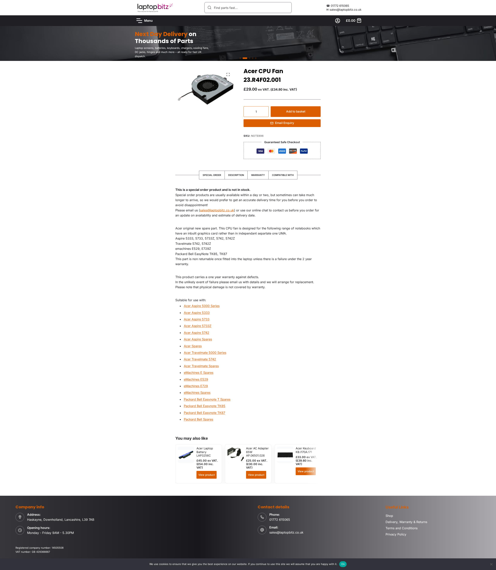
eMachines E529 (196, 379)
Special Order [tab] (212, 175)
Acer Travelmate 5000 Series (205, 353)
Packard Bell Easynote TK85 (204, 406)
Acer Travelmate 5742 (200, 359)
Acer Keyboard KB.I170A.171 (306, 450)
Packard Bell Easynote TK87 (204, 413)
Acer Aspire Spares (198, 339)
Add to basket (295, 111)
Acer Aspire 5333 (197, 313)
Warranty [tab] (258, 175)
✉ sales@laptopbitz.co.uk (343, 9)
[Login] (337, 20)
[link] (248, 43)
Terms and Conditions (402, 528)
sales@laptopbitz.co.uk (217, 210)
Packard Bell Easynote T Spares (207, 399)
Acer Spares (193, 346)
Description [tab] (236, 175)
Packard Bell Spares (198, 419)
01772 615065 (279, 520)
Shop (389, 516)
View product (206, 474)
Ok (343, 564)
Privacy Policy (396, 534)
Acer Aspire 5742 (196, 333)
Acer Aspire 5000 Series (202, 306)
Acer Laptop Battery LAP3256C (204, 452)
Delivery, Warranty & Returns (406, 522)
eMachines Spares (197, 392)
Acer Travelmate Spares (201, 366)
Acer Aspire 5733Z (197, 326)
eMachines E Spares (198, 373)
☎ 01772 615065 (337, 6)
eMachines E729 (196, 386)
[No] (491, 564)
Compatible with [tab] (283, 175)
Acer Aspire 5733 (196, 319)
